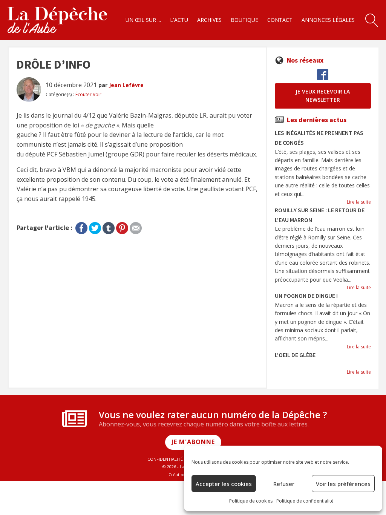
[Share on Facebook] (81, 226)
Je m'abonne (193, 442)
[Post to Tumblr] (109, 226)
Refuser (283, 483)
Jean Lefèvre (126, 85)
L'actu (179, 19)
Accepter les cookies (224, 483)
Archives (209, 19)
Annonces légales (328, 19)
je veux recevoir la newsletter (323, 95)
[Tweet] (95, 226)
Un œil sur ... (143, 19)
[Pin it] (122, 226)
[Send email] (136, 226)
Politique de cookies (251, 501)
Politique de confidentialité (305, 501)
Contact (280, 19)
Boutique (244, 19)
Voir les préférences (343, 483)
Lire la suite (359, 202)
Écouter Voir (88, 94)
